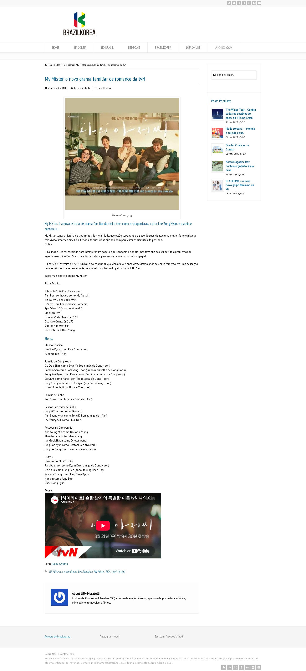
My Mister (99, 571)
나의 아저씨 (118, 571)
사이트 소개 (224, 47)
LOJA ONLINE (193, 47)
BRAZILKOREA (163, 47)
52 (244, 153)
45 (242, 174)
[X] (239, 3)
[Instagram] (254, 3)
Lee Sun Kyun (85, 571)
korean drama (69, 571)
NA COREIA (80, 47)
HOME (55, 47)
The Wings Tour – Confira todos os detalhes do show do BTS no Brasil (241, 114)
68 (243, 137)
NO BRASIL (107, 47)
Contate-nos (67, 653)
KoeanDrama (60, 564)
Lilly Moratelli (82, 87)
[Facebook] (244, 3)
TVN (108, 571)
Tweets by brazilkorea (57, 636)
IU (50, 571)
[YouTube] (259, 3)
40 (242, 193)
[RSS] (229, 3)
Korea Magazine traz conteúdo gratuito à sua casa (240, 166)
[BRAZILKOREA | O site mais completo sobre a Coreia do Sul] (79, 34)
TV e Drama (104, 87)
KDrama (57, 571)
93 (243, 122)
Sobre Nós (50, 653)
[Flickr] (249, 3)
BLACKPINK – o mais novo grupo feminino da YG (240, 185)
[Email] (234, 3)
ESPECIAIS (134, 47)
